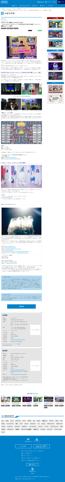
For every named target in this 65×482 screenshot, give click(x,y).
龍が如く (3, 429)
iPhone (38, 420)
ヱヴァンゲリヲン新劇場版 (26, 429)
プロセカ (3, 426)
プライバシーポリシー (27, 455)
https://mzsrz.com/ (11, 246)
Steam (57, 420)
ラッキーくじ (10, 426)
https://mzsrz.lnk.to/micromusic (22, 252)
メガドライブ (17, 426)
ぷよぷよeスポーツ (4, 20)
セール (3, 432)
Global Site (33, 464)
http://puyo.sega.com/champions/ (17, 371)
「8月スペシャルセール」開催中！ (37, 403)
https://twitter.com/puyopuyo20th (16, 341)
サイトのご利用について (27, 453)
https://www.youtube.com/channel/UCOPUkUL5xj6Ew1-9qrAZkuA (17, 251)
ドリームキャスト (32, 426)
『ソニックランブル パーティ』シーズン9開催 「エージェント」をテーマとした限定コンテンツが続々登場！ (27, 403)
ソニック (46, 426)
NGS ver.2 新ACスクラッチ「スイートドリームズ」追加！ (5, 403)
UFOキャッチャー (50, 423)
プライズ (26, 423)
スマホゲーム (29, 405)
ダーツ (43, 5)
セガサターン (24, 426)
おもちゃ (43, 423)
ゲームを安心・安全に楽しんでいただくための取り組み (33, 450)
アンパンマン (49, 429)
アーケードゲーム (10, 423)
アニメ (36, 5)
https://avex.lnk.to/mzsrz (9, 250)
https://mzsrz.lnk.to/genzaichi (12, 263)
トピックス (50, 5)
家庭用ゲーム (19, 8)
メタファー (40, 426)
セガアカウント (10, 429)
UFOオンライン (59, 423)
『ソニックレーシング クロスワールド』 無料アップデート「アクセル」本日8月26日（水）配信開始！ (59, 403)
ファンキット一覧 (58, 429)
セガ (2, 420)
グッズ (21, 423)
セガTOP (2, 8)
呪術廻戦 (17, 429)
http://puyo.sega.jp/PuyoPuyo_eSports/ (18, 339)
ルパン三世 (43, 429)
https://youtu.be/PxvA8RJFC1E (10, 157)
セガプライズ (32, 423)
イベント (25, 8)
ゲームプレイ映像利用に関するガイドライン (31, 460)
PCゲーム (14, 8)
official (21, 306)
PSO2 (61, 426)
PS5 (61, 420)
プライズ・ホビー (26, 5)
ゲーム (15, 5)
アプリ (24, 420)
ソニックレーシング (54, 426)
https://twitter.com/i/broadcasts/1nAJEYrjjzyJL (12, 158)
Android (29, 420)
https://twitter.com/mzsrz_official (10, 247)
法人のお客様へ (23, 446)
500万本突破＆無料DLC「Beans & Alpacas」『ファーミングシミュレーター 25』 (16, 403)
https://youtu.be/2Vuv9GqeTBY (6, 197)
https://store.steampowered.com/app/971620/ (19, 374)
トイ (38, 423)
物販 (16, 423)
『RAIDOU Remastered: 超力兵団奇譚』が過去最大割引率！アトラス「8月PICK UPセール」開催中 (48, 403)
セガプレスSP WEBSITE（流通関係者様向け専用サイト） (41, 446)
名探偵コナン (36, 429)
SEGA (7, 420)
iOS (34, 420)
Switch (3, 423)
